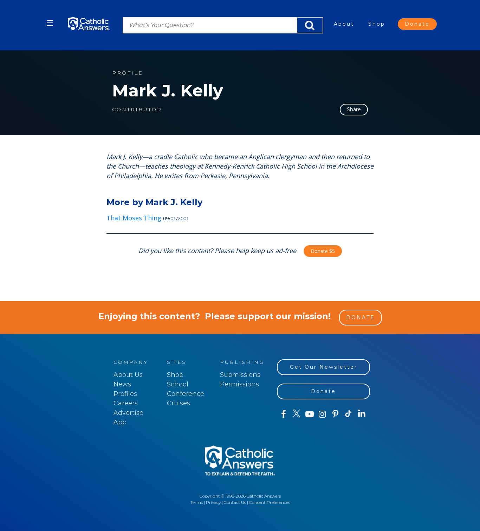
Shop (376, 24)
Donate (417, 24)
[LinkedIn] (361, 414)
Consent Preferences (269, 502)
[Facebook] (283, 414)
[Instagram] (322, 414)
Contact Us (235, 502)
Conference (185, 394)
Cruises (178, 403)
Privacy (213, 502)
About (344, 24)
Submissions (240, 375)
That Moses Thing (133, 218)
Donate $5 (323, 251)
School (177, 384)
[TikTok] (348, 414)
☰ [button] (50, 23)
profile (127, 73)
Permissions (239, 384)
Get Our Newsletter (323, 367)
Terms (196, 502)
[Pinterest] (335, 414)
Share (354, 109)
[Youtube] (309, 414)
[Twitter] (296, 414)
